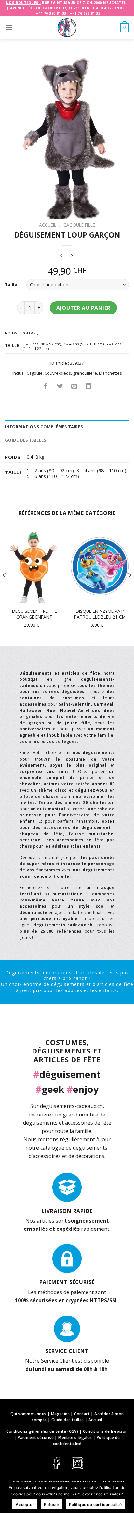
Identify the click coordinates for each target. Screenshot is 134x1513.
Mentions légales (75, 1437)
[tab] (67, 426)
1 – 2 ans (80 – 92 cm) (42, 343)
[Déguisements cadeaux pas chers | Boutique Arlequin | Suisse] (67, 27)
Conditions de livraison (105, 1431)
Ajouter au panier (83, 307)
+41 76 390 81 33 (51, 13)
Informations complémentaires (44, 427)
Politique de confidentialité (95, 1504)
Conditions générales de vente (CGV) (42, 1431)
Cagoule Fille (79, 225)
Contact (82, 1414)
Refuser (51, 1504)
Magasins (60, 1414)
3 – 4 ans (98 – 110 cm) (83, 343)
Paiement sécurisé (36, 1437)
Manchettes (110, 373)
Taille (11, 284)
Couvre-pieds (58, 373)
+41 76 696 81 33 (85, 13)
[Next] (129, 588)
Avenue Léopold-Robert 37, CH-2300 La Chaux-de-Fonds (67, 8)
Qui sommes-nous (28, 1414)
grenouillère (85, 373)
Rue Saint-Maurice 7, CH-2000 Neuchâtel (84, 2)
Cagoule (35, 373)
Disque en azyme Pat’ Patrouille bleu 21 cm (100, 614)
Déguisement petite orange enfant (34, 614)
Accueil (47, 225)
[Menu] (9, 27)
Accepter (25, 1504)
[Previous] (4, 588)
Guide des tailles (25, 440)
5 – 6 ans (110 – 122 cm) (53, 476)
